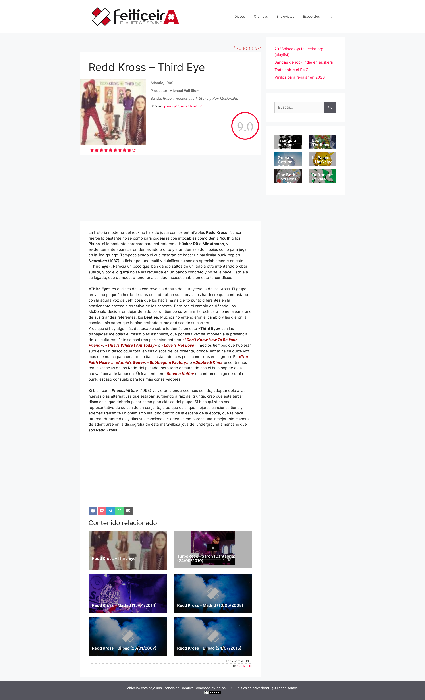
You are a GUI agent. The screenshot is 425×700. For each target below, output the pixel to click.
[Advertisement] (170, 188)
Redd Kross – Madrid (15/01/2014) (124, 605)
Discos (239, 16)
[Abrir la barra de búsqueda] (330, 16)
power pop (171, 106)
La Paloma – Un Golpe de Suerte (322, 162)
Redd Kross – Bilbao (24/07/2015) (209, 648)
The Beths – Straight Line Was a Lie (288, 181)
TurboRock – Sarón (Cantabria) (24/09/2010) (206, 558)
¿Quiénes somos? (285, 688)
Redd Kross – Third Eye (114, 558)
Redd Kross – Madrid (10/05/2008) (210, 605)
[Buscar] (330, 107)
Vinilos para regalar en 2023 (299, 77)
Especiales (311, 16)
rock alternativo (192, 106)
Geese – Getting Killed (285, 162)
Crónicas (261, 16)
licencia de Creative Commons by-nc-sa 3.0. (197, 688)
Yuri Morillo (244, 665)
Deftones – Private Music (322, 179)
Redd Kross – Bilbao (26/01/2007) (124, 648)
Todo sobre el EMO (291, 70)
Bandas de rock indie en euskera (303, 62)
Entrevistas (285, 16)
